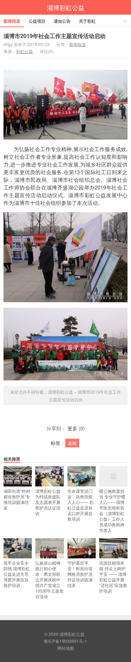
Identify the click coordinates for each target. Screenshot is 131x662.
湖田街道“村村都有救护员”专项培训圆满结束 (16, 499)
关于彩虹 (87, 21)
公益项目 (37, 21)
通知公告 (62, 21)
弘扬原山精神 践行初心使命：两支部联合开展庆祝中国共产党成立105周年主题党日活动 (49, 579)
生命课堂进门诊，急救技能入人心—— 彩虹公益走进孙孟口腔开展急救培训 (80, 505)
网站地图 (65, 648)
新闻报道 (11, 21)
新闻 (72, 443)
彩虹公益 (24, 51)
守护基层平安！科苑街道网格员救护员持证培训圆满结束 (80, 574)
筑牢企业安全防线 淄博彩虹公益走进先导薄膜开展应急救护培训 (16, 574)
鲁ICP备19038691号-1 (65, 641)
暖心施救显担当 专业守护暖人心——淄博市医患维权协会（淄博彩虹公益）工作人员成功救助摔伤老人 (112, 510)
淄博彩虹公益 (66, 7)
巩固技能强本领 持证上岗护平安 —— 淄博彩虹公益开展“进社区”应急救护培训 (113, 577)
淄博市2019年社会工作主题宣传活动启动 (54, 36)
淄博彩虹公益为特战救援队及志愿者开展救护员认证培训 (47, 502)
